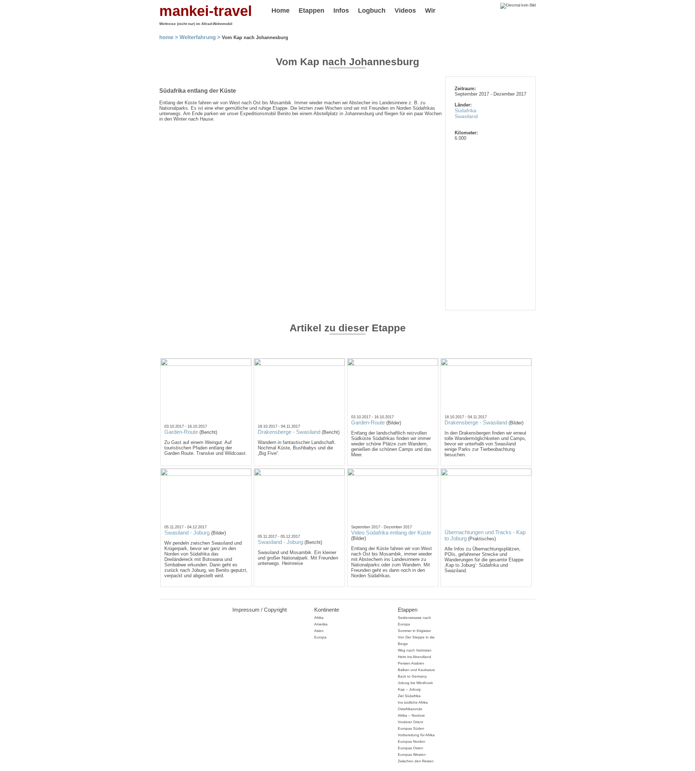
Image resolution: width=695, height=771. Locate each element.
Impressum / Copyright (259, 610)
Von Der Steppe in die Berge (416, 640)
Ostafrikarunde (410, 709)
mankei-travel (205, 11)
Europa (320, 637)
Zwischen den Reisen (416, 761)
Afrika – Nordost (411, 715)
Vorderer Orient (410, 722)
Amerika (321, 624)
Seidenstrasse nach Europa (414, 621)
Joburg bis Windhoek (415, 683)
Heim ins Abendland (414, 657)
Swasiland (466, 116)
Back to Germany (412, 676)
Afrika (319, 618)
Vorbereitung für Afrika (416, 735)
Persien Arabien (411, 663)
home (166, 37)
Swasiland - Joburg (187, 532)
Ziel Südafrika (409, 696)
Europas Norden (411, 741)
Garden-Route (181, 432)
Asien (319, 631)
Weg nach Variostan (414, 650)
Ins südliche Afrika (413, 702)
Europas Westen (412, 755)
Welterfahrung (198, 37)
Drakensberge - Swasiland (289, 432)
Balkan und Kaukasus (416, 670)
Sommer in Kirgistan (414, 631)
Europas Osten (410, 748)
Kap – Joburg (409, 689)
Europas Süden (411, 728)
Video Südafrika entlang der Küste (391, 532)
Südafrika (465, 110)
